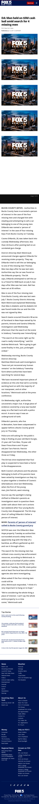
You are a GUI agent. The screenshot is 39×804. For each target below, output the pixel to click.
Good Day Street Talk (7, 703)
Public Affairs (22, 714)
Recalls (3, 734)
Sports (3, 689)
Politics (3, 678)
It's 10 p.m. (21, 725)
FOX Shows (21, 707)
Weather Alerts (22, 671)
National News (5, 675)
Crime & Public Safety (7, 680)
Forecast (20, 666)
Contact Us (21, 716)
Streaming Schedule (7, 669)
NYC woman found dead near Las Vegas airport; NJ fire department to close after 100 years (14, 633)
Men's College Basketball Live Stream (24, 766)
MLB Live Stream (23, 759)
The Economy (5, 739)
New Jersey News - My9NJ (7, 751)
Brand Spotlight (22, 741)
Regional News (7, 748)
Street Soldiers (22, 732)
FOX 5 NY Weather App (25, 678)
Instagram (14, 785)
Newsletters (5, 691)
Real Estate (4, 743)
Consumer (4, 732)
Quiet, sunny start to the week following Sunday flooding (12, 615)
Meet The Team (23, 703)
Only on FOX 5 (23, 730)
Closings (20, 669)
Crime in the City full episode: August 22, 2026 (14, 648)
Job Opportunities (23, 711)
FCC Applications (23, 723)
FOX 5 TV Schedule (23, 705)
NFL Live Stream (23, 753)
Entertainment (5, 682)
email (28, 785)
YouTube (21, 785)
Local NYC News (6, 671)
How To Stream (22, 700)
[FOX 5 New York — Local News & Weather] (6, 3)
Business (4, 737)
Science (3, 686)
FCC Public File (22, 720)
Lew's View (21, 734)
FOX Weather (22, 680)
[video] (33, 617)
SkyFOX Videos (22, 739)
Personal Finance (6, 741)
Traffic (20, 673)
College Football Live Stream (24, 756)
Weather (21, 664)
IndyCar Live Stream (24, 763)
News (12, 28)
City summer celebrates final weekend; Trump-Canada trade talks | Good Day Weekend (12, 625)
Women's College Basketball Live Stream (24, 770)
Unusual (3, 684)
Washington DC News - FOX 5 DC (8, 759)
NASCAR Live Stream (24, 761)
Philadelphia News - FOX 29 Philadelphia (7, 755)
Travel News (21, 675)
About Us (22, 698)
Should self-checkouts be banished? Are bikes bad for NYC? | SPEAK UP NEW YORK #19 (13, 641)
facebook (10, 785)
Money (4, 730)
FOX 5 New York (5, 28)
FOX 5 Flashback (23, 737)
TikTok (17, 785)
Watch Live (30, 3)
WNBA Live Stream (23, 773)
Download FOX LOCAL (24, 709)
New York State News (7, 673)
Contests (20, 718)
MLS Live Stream (23, 775)
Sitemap (3, 693)
